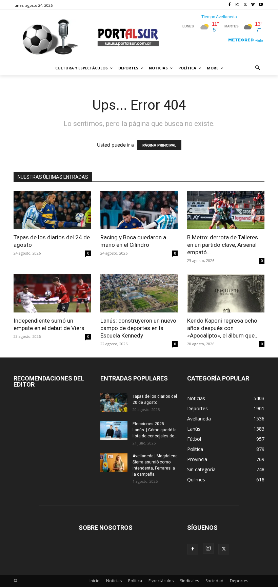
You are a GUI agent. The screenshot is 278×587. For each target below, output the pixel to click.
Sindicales (189, 581)
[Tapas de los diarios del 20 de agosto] (113, 402)
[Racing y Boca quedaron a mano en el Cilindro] (139, 210)
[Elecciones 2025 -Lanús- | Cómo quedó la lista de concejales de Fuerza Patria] (113, 430)
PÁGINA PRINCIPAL (159, 145)
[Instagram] (237, 5)
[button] (258, 68)
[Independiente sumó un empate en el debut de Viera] (52, 293)
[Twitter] (245, 5)
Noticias (114, 581)
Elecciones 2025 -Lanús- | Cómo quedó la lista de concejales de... (155, 429)
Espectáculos (161, 581)
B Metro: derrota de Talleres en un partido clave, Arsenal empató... (222, 245)
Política (135, 581)
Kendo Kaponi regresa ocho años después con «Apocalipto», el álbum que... (223, 328)
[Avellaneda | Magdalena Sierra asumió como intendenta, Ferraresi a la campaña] (113, 462)
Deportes (239, 581)
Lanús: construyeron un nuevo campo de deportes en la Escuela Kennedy (138, 328)
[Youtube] (260, 5)
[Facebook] (230, 5)
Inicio (95, 581)
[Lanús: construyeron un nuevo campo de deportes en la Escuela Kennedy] (139, 293)
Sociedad (214, 581)
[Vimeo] (253, 5)
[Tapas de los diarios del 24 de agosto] (52, 210)
